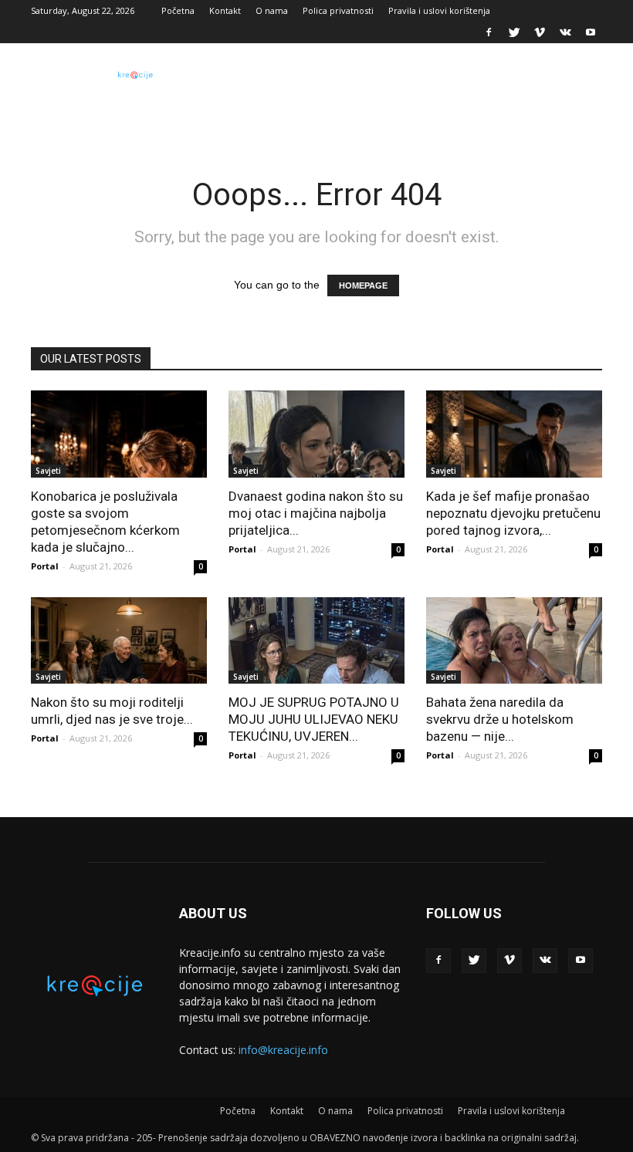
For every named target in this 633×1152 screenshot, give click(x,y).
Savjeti (48, 470)
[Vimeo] (539, 32)
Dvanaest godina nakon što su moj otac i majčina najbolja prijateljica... (315, 513)
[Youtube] (590, 32)
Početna (178, 10)
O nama (272, 10)
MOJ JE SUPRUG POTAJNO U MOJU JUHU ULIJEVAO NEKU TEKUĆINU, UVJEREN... (313, 719)
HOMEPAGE (363, 285)
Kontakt (225, 10)
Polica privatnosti (338, 10)
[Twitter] (514, 32)
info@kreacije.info (283, 1049)
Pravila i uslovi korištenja (439, 10)
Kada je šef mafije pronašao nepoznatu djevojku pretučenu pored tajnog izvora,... (513, 513)
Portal (45, 566)
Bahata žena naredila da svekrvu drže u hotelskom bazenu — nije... (500, 719)
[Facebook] (488, 32)
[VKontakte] (565, 32)
